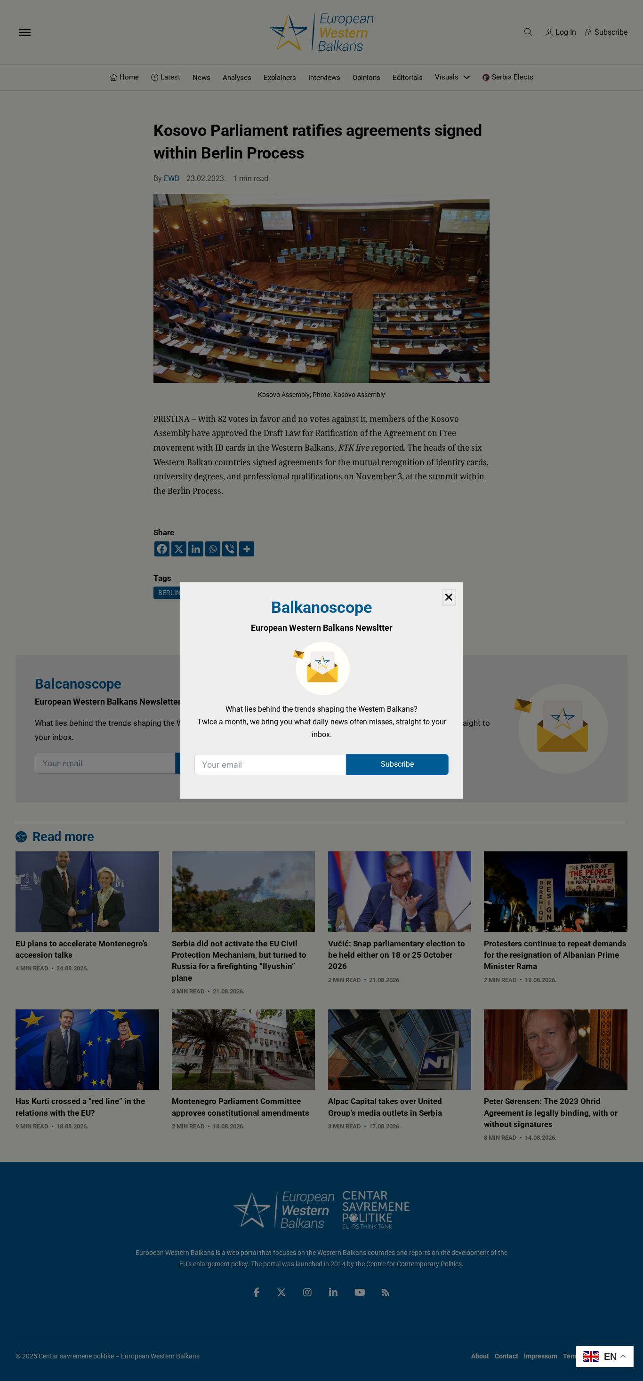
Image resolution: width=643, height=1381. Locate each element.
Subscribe (397, 764)
